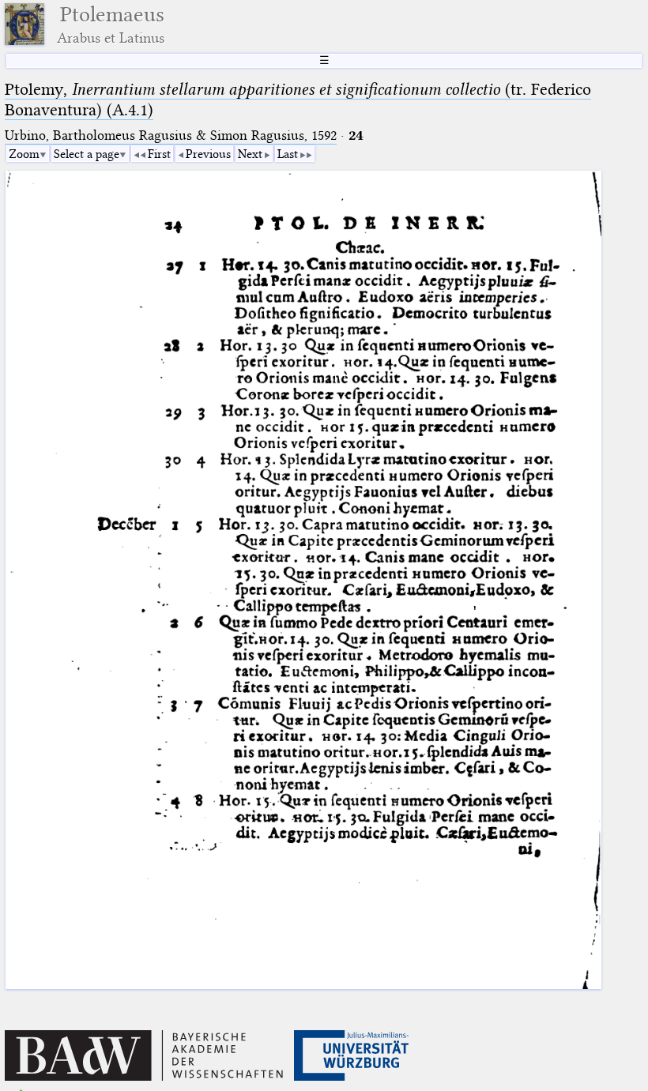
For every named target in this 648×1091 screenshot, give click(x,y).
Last (287, 154)
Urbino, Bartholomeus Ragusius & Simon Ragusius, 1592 (171, 135)
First (159, 154)
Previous (208, 154)
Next (250, 154)
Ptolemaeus (110, 24)
